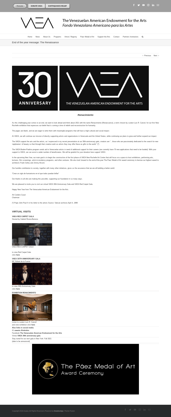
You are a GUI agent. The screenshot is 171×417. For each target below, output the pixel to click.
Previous (147, 56)
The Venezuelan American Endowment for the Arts (41, 333)
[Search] (142, 36)
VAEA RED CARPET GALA (23, 216)
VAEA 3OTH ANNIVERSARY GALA (26, 259)
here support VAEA (98, 152)
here (18, 255)
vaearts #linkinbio (21, 330)
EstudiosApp (58, 411)
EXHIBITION (24, 293)
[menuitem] (32, 36)
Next (155, 56)
